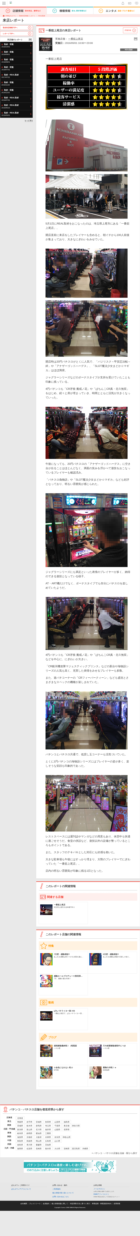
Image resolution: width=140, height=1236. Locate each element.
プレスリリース (35, 1204)
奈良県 (57, 1137)
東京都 (66, 1126)
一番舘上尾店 (75, 38)
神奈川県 (76, 1126)
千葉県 (57, 1126)
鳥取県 (20, 1141)
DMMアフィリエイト (101, 1194)
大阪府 (39, 1137)
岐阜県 (20, 1133)
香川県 (29, 1145)
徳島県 (20, 1145)
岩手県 (29, 1122)
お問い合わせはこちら (60, 1197)
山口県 (57, 1141)
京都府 (29, 1137)
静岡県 (29, 1133)
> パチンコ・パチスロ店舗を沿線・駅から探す (114, 1153)
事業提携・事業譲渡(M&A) (101, 1204)
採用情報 (117, 1204)
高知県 (48, 1145)
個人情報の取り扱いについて (63, 1193)
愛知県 (39, 1133)
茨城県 (20, 1126)
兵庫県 (48, 1137)
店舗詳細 (128, 30)
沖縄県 (85, 1149)
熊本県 (48, 1149)
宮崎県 (66, 1149)
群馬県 (39, 1126)
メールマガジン (99, 1189)
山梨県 (57, 1129)
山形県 (57, 1122)
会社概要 (23, 1204)
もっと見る (29, 121)
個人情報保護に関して (60, 1204)
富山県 (29, 1129)
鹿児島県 (76, 1149)
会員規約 (46, 1204)
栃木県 (29, 1126)
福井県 (48, 1129)
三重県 (48, 1133)
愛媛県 (39, 1145)
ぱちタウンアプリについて (21, 1189)
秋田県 (48, 1122)
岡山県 (39, 1141)
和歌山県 (66, 1137)
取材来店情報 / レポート (27, 16)
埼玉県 (48, 1126)
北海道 (20, 1118)
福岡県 (20, 1149)
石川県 (39, 1129)
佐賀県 (29, 1149)
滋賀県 (20, 1137)
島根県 (29, 1141)
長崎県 (39, 1149)
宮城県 (39, 1122)
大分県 (57, 1149)
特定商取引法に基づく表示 (80, 1204)
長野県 (66, 1129)
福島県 (66, 1122)
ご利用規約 (56, 1189)
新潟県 (20, 1129)
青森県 (20, 1122)
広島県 (48, 1141)
